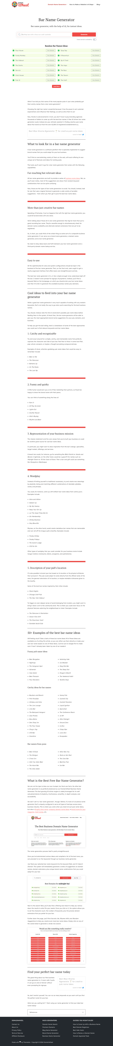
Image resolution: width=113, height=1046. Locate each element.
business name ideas (73, 178)
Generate (84, 34)
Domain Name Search (49, 1024)
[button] (100, 4)
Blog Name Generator (49, 1030)
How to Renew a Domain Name (83, 1033)
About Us (15, 1027)
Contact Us (15, 1024)
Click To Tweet (77, 134)
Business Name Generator (51, 1036)
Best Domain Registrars (81, 1027)
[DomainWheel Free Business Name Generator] (20, 4)
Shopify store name (41, 809)
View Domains (50, 50)
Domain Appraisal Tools (81, 1036)
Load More (56, 86)
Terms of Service (17, 1033)
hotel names (39, 812)
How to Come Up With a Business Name (86, 1024)
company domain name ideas (59, 809)
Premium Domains (48, 1027)
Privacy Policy (16, 1030)
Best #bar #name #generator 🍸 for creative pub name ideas (56, 131)
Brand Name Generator (50, 1033)
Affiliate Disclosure (18, 1036)
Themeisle (26, 1042)
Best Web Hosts (78, 1030)
